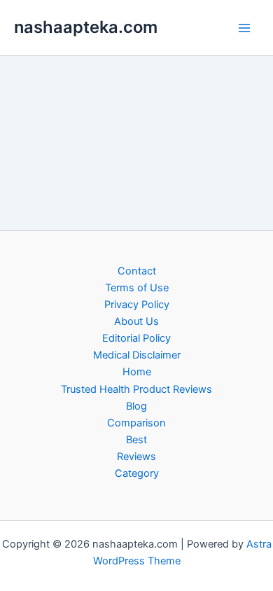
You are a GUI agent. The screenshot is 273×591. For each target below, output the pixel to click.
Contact (137, 271)
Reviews (136, 456)
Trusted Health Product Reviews (136, 389)
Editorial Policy (136, 338)
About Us (136, 321)
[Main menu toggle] (244, 28)
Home (136, 372)
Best (136, 439)
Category (137, 473)
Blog (136, 406)
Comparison (136, 423)
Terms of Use (137, 287)
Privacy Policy (136, 304)
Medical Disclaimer (137, 355)
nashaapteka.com (86, 27)
